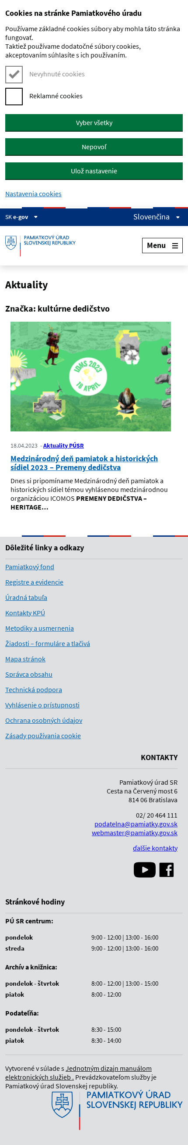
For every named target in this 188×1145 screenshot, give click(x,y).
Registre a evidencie (34, 582)
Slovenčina (152, 217)
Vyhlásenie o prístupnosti (42, 704)
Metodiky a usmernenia (39, 628)
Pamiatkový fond (29, 566)
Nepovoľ (94, 146)
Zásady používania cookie (43, 735)
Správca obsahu (28, 674)
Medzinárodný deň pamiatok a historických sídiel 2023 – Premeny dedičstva (84, 462)
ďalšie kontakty (155, 847)
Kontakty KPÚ (25, 612)
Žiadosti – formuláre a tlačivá (47, 643)
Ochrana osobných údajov (43, 720)
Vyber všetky (94, 122)
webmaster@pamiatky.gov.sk (135, 832)
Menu (156, 245)
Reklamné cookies (56, 95)
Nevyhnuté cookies (57, 73)
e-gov (21, 216)
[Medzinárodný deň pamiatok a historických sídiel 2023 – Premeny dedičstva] (90, 378)
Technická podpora (33, 689)
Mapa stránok (25, 658)
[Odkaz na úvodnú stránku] (43, 245)
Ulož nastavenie (94, 170)
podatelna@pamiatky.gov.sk (136, 823)
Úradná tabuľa (26, 597)
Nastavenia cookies (33, 193)
